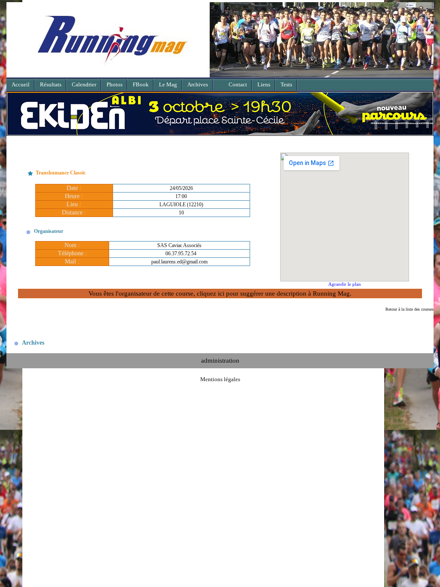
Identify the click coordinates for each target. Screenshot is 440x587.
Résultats (50, 84)
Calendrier (84, 84)
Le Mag (168, 84)
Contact (238, 84)
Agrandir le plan (344, 284)
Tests (286, 84)
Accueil (21, 84)
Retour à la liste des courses (409, 309)
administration (220, 360)
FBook (141, 84)
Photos (114, 84)
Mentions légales (220, 379)
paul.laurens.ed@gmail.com (179, 262)
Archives (197, 84)
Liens (263, 84)
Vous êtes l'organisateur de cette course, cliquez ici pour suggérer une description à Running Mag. (220, 293)
